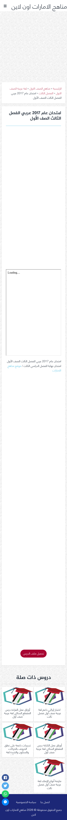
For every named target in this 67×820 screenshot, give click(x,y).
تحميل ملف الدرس (33, 653)
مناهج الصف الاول (39, 88)
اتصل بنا (45, 802)
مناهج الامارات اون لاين (39, 5)
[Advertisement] (33, 44)
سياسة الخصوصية (26, 802)
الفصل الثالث (46, 93)
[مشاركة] (5, 777)
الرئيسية (57, 88)
